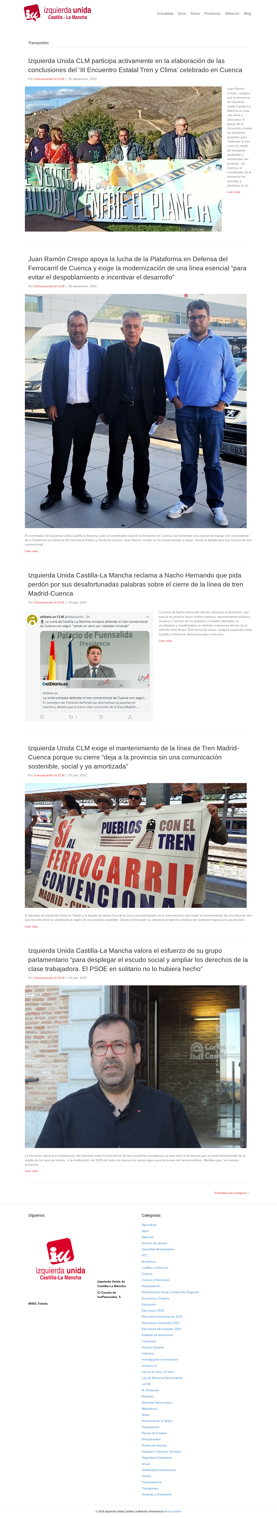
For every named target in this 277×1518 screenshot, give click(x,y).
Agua (145, 1231)
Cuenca (147, 1273)
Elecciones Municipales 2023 (161, 1329)
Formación (149, 1341)
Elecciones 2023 (153, 1310)
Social (146, 1464)
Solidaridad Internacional (159, 1470)
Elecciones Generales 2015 (160, 1323)
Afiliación (232, 13)
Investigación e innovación (160, 1359)
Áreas (195, 13)
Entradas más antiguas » (232, 1193)
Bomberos (149, 1261)
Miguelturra (149, 1408)
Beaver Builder (173, 1511)
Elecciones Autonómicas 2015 (162, 1316)
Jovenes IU (149, 1365)
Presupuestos (151, 1439)
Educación (149, 1304)
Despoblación (151, 1286)
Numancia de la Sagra (157, 1420)
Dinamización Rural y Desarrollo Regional (170, 1292)
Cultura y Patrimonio (156, 1280)
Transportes (150, 1488)
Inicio (182, 13)
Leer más (233, 192)
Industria (148, 1353)
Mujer (146, 1414)
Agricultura (149, 1224)
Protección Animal (154, 1445)
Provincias (212, 13)
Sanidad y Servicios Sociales (161, 1451)
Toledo (146, 1476)
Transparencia (151, 1482)
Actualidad (165, 13)
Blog (247, 13)
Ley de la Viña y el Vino (158, 1372)
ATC (145, 1255)
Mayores (148, 1396)
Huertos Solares (153, 1347)
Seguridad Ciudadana (157, 1457)
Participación (150, 1427)
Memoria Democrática (157, 1402)
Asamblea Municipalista (158, 1249)
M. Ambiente (150, 1390)
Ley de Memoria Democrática (162, 1378)
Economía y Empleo (155, 1298)
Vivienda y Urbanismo (157, 1494)
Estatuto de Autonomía (157, 1335)
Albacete (148, 1237)
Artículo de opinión (154, 1243)
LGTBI (146, 1384)
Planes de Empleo (154, 1433)
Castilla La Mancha (155, 1267)
